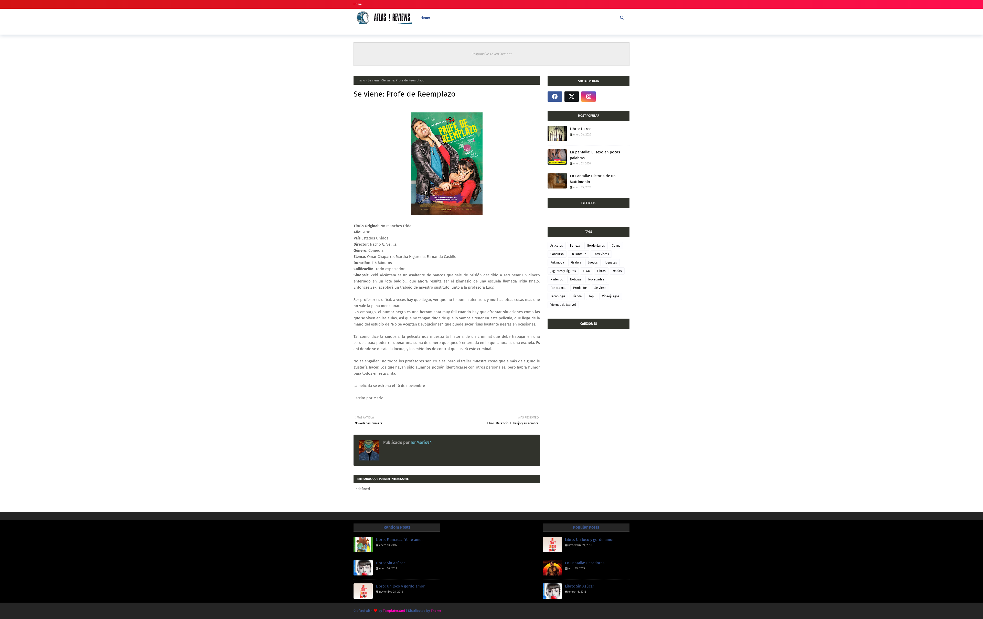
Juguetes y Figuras (563, 271)
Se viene (374, 80)
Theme (436, 611)
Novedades (596, 279)
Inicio (361, 80)
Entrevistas (601, 254)
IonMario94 (421, 442)
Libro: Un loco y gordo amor (400, 586)
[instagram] (588, 96)
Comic (616, 245)
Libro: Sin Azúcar (390, 563)
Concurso (557, 254)
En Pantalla (578, 254)
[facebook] (555, 96)
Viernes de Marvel (563, 305)
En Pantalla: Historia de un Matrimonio (593, 179)
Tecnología (557, 296)
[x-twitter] (571, 96)
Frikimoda (557, 262)
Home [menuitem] (425, 17)
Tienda (577, 296)
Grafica (576, 262)
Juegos (593, 262)
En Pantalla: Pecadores (584, 563)
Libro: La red (581, 129)
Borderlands (596, 245)
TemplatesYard (394, 611)
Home (358, 4)
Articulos (556, 245)
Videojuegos (610, 296)
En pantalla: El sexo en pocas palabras (595, 155)
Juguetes (611, 262)
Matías (617, 271)
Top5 (592, 296)
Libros (601, 271)
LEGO (586, 271)
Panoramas (558, 288)
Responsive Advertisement (492, 54)
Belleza (575, 245)
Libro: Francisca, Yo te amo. (399, 539)
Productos (580, 288)
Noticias (575, 279)
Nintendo (556, 279)
